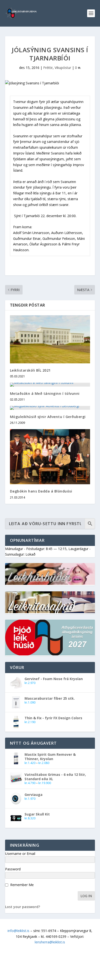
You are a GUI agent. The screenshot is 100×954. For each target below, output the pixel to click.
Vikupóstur (63, 67)
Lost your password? (22, 906)
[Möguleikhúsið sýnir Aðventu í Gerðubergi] (50, 408)
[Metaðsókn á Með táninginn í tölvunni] (50, 385)
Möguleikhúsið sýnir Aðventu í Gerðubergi (48, 416)
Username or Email (20, 853)
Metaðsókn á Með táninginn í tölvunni (45, 393)
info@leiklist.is (18, 930)
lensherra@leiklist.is (50, 942)
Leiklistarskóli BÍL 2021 (30, 370)
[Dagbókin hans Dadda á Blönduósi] (50, 456)
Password (13, 869)
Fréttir (48, 67)
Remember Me (22, 884)
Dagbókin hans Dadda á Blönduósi (41, 491)
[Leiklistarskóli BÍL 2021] (50, 339)
